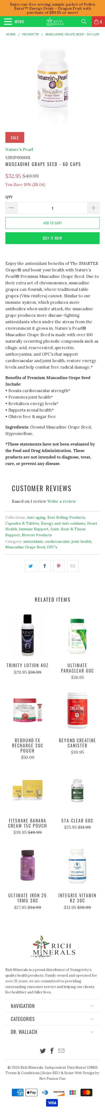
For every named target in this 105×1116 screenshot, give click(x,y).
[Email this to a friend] (73, 566)
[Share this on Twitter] (30, 566)
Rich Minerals (31, 1067)
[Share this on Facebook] (44, 566)
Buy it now (52, 238)
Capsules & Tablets (22, 523)
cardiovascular (57, 541)
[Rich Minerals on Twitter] (43, 1051)
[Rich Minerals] (54, 22)
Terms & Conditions (23, 1073)
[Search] (86, 21)
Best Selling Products (66, 517)
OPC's (52, 547)
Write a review (61, 501)
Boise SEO (51, 1073)
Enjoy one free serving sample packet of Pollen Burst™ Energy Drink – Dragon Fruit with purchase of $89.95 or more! (52, 8)
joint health (81, 541)
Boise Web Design (79, 1073)
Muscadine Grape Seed (25, 547)
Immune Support (33, 529)
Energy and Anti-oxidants (63, 523)
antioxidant (33, 541)
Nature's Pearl (19, 149)
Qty (9, 197)
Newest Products (37, 534)
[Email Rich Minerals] (62, 1051)
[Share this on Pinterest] (59, 566)
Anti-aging (36, 517)
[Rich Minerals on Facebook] (52, 1051)
